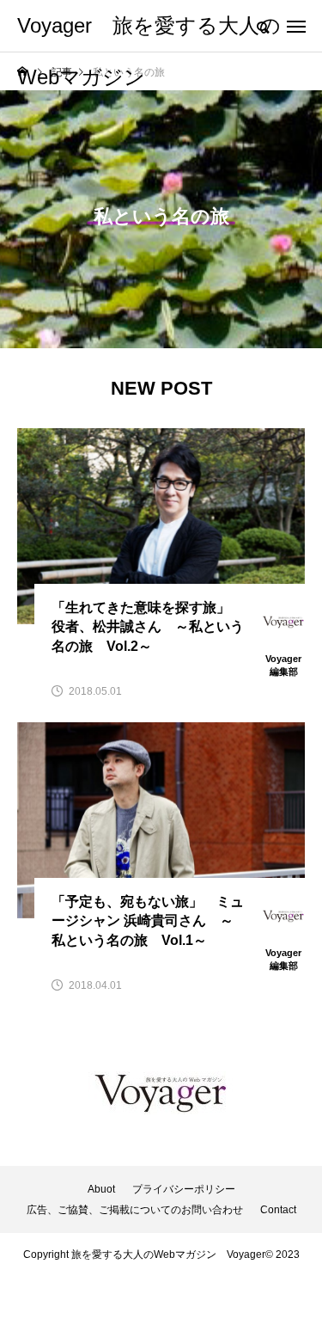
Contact (278, 1210)
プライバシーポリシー (183, 1189)
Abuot (101, 1189)
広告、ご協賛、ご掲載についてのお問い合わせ (135, 1210)
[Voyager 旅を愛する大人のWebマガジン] (161, 1092)
